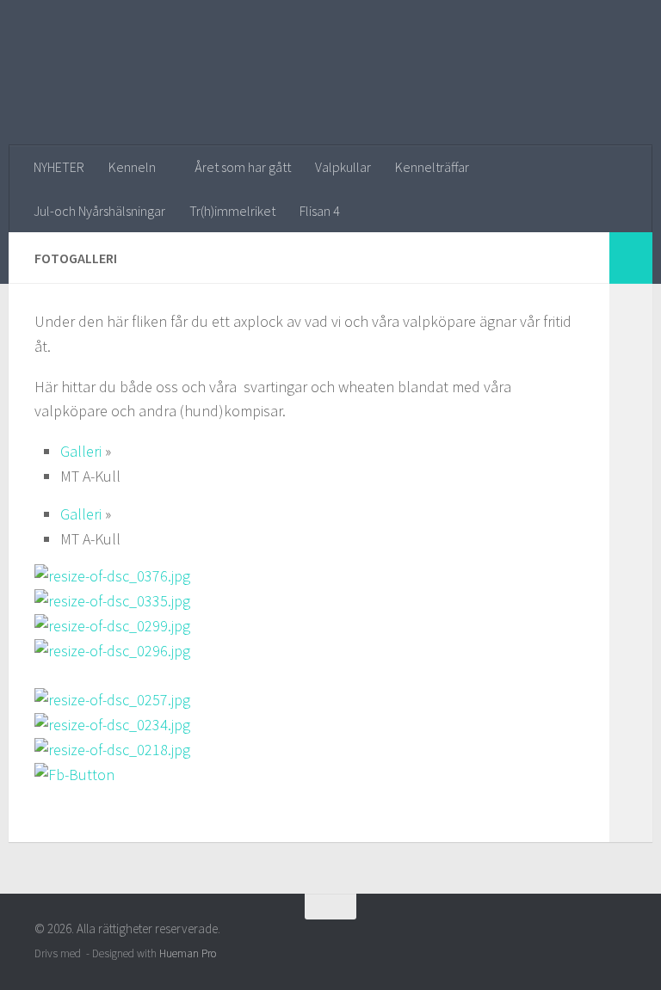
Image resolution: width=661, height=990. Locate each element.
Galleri (81, 451)
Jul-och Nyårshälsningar (99, 210)
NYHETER (59, 166)
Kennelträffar (432, 166)
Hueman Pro (187, 953)
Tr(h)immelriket (232, 210)
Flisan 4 (320, 210)
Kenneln (132, 166)
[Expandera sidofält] (630, 258)
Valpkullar (343, 166)
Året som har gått (243, 166)
